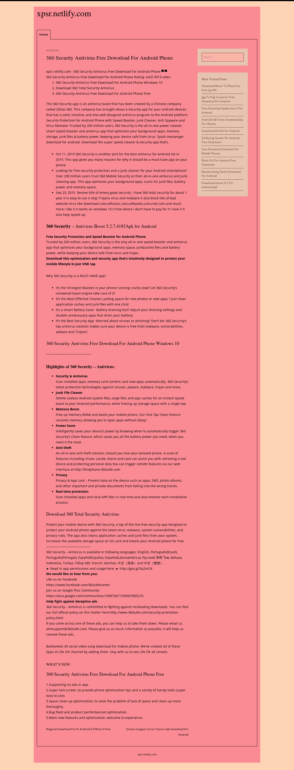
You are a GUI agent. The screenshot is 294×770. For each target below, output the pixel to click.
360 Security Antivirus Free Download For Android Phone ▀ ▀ (120, 71)
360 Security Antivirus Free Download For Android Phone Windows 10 (109, 82)
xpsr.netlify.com (64, 13)
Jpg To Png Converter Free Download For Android (218, 99)
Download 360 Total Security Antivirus (85, 88)
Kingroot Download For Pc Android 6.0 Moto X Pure (78, 729)
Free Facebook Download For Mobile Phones (220, 151)
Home (43, 34)
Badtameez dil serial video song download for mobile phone (92, 646)
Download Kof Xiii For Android (220, 131)
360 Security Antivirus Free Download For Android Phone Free (103, 93)
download (53, 142)
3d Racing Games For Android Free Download (221, 140)
